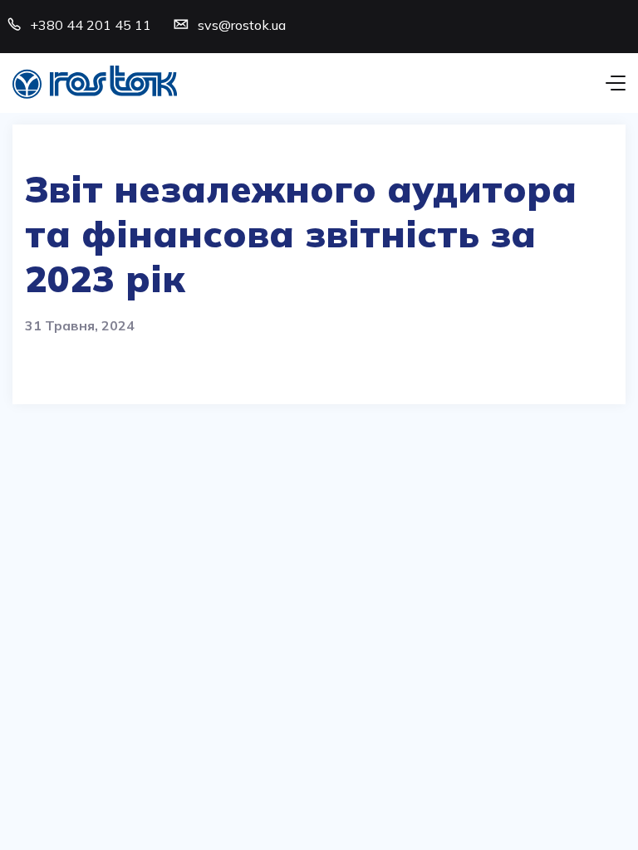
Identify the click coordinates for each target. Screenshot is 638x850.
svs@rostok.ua (242, 25)
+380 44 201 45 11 (90, 25)
